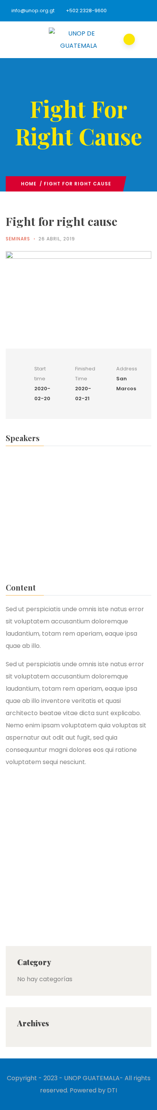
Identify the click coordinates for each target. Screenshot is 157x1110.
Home (29, 183)
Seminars (18, 238)
